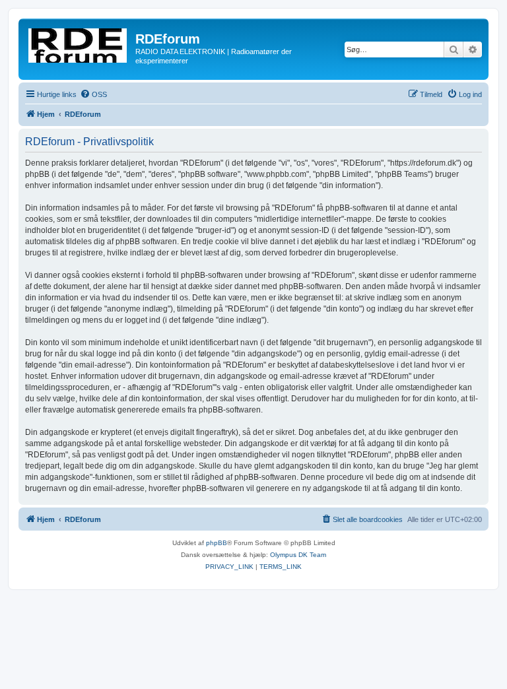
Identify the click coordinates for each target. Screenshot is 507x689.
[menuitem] (93, 94)
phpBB (216, 542)
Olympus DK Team (298, 554)
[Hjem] (78, 43)
